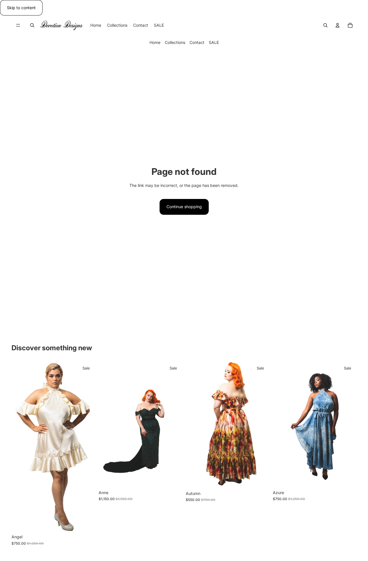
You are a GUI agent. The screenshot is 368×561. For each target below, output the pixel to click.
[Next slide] (86, 446)
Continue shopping (184, 206)
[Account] (337, 25)
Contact (196, 42)
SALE (214, 42)
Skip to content (21, 7)
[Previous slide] (20, 446)
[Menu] (18, 25)
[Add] (86, 523)
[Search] (32, 25)
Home (155, 42)
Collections (175, 42)
